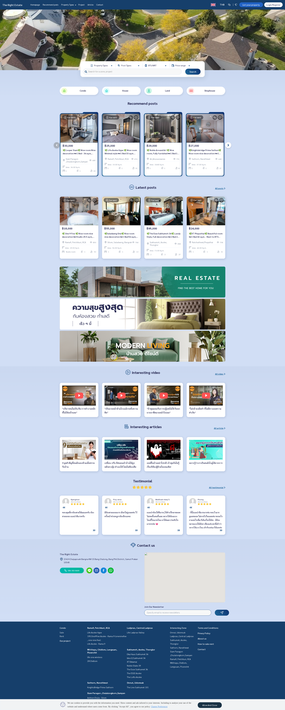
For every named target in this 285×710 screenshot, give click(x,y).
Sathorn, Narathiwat (97, 682)
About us (202, 638)
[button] (281, 40)
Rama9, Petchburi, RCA (98, 627)
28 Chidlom (92, 661)
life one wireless (94, 657)
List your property (251, 4)
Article (90, 4)
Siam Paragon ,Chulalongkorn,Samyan (106, 693)
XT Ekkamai (132, 661)
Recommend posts (50, 4)
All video (219, 374)
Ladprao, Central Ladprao (140, 627)
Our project (65, 640)
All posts (219, 188)
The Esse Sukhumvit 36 (137, 669)
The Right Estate (12, 5)
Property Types (67, 4)
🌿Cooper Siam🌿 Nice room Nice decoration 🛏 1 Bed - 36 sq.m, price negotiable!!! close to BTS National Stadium (79, 152)
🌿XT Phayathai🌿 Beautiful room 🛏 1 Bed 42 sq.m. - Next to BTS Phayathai (206, 235)
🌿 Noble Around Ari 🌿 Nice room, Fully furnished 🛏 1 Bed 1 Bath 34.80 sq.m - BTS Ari (162, 152)
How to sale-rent (206, 644)
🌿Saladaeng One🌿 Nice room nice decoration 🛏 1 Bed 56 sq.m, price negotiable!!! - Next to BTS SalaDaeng (120, 235)
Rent (62, 636)
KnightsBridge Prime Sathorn (100, 687)
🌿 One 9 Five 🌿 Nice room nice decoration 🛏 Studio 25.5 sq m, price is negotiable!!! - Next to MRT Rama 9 (79, 235)
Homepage (35, 4)
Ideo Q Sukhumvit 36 (136, 658)
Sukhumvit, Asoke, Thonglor (141, 649)
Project (81, 4)
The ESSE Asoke (134, 673)
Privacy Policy (204, 633)
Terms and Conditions (208, 627)
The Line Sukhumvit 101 (138, 687)
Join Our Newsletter (154, 606)
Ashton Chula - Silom (96, 697)
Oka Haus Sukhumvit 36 (137, 654)
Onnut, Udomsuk (135, 682)
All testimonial (216, 487)
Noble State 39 (134, 665)
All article (218, 428)
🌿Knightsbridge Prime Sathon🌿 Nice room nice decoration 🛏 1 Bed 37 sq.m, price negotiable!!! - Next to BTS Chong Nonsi (205, 152)
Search (193, 71)
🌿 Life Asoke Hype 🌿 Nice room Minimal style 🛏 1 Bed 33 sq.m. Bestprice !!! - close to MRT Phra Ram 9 (121, 152)
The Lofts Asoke (134, 677)
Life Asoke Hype (94, 632)
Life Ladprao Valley (135, 632)
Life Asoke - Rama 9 (96, 643)
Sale (62, 632)
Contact (99, 4)
